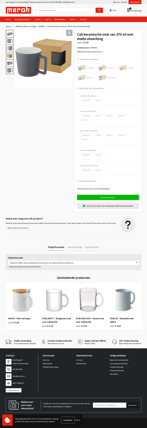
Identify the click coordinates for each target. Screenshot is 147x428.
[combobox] (66, 10)
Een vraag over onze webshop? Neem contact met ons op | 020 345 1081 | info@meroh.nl (40, 2)
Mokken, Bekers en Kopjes (26, 26)
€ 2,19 (47, 325)
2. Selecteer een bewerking (90, 88)
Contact (124, 2)
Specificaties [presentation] (92, 247)
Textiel (72, 19)
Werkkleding (60, 19)
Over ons (116, 2)
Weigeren (77, 420)
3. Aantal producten (86, 180)
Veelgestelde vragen (51, 367)
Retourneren (81, 363)
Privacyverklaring (117, 370)
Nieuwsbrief (135, 2)
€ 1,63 (115, 325)
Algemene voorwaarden (119, 360)
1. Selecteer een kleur (87, 59)
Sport (47, 19)
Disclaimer (114, 374)
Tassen (37, 19)
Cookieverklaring (116, 367)
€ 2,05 (13, 322)
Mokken (42, 26)
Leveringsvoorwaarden (119, 363)
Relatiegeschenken (22, 19)
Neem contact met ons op (18, 228)
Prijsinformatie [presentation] (56, 247)
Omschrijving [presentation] (75, 247)
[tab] (56, 247)
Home (8, 19)
